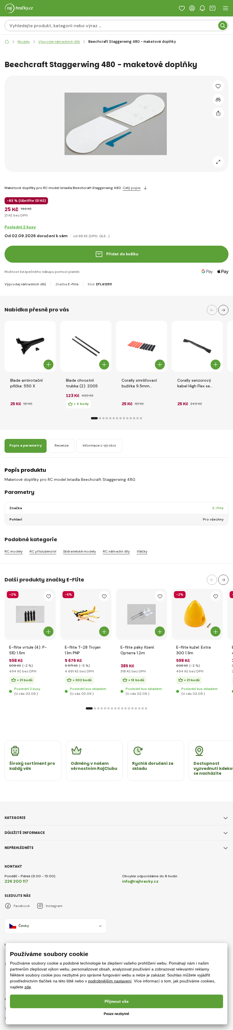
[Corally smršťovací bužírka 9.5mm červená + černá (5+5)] (141, 346)
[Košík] (212, 8)
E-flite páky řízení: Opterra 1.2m (137, 650)
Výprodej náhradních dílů (25, 284)
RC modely (14, 551)
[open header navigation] (225, 8)
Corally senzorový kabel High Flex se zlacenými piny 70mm (194, 383)
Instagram (54, 906)
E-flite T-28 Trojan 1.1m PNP (83, 650)
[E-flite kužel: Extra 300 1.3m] (197, 614)
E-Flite (73, 284)
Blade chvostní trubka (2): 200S (82, 383)
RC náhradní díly (116, 551)
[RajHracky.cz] (7, 41)
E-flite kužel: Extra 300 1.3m (193, 650)
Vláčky (142, 551)
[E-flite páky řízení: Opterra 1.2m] (141, 614)
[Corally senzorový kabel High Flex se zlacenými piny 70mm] (197, 346)
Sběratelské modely (79, 551)
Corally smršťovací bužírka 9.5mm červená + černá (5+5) (139, 383)
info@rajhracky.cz (140, 881)
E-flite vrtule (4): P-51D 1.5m (28, 650)
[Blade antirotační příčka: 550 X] (30, 346)
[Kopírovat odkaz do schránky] (218, 113)
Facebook (22, 906)
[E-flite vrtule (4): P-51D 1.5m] (30, 614)
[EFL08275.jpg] (86, 614)
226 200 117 (16, 881)
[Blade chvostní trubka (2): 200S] (86, 346)
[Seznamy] (182, 8)
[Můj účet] (192, 8)
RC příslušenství (43, 551)
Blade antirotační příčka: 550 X (26, 383)
